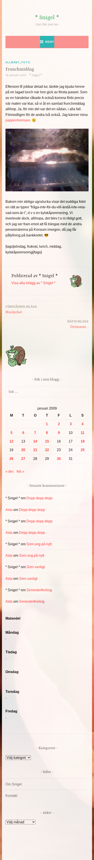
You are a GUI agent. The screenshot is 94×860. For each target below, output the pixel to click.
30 (59, 459)
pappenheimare (17, 120)
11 (82, 433)
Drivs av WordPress (28, 847)
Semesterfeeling (39, 590)
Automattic (46, 852)
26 (11, 459)
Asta (8, 510)
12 (11, 441)
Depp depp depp (39, 498)
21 (35, 450)
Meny (49, 42)
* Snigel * (47, 18)
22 (47, 450)
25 (83, 450)
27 (23, 459)
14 (35, 441)
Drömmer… (78, 324)
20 (23, 450)
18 (83, 441)
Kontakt (11, 796)
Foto (25, 62)
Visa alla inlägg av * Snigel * (33, 283)
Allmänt (12, 62)
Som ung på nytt (39, 544)
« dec (9, 471)
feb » (20, 471)
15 (47, 441)
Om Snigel (13, 784)
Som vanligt (35, 567)
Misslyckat (21, 309)
